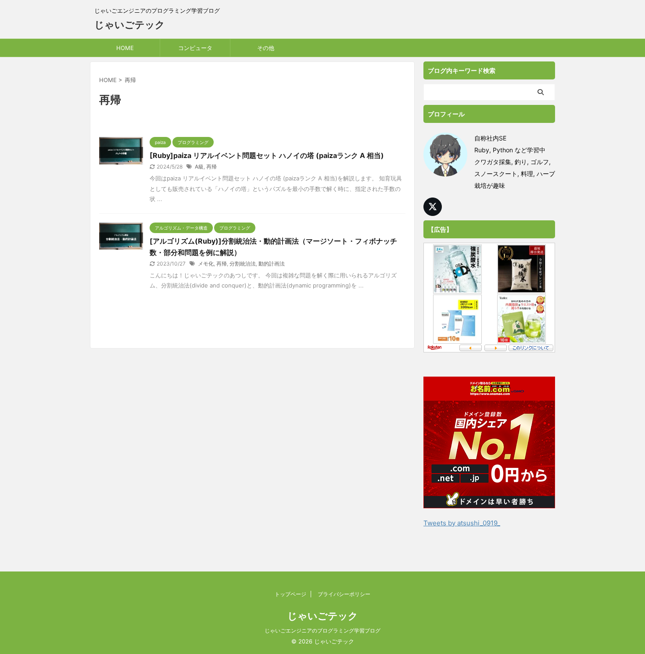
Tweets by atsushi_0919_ (461, 523)
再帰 (211, 166)
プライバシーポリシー (344, 594)
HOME (125, 47)
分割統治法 (242, 263)
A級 (199, 166)
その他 (265, 47)
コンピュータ (195, 47)
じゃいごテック (129, 24)
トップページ (290, 594)
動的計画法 (271, 263)
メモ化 (206, 263)
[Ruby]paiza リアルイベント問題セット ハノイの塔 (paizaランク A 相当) (267, 155)
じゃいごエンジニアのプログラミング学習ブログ (322, 630)
